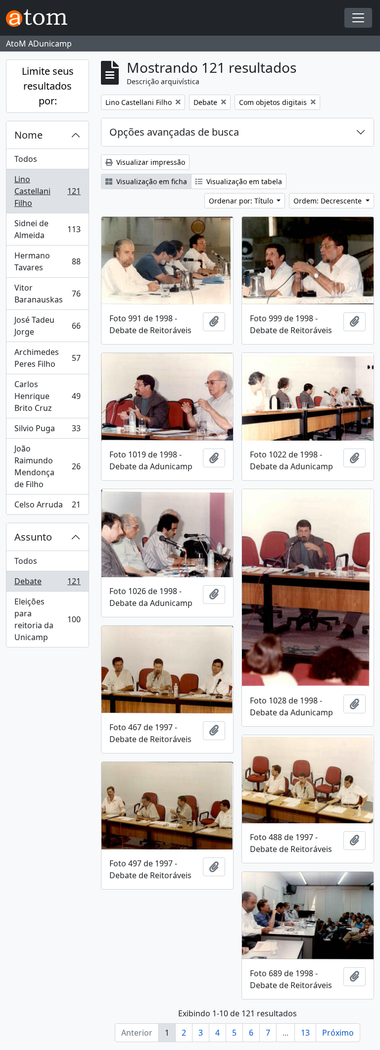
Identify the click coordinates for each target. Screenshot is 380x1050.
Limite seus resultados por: (48, 85)
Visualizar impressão (149, 162)
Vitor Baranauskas (47, 293)
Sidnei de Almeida (47, 229)
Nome (28, 135)
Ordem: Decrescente (328, 200)
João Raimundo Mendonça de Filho (47, 466)
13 (305, 1032)
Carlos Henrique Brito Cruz (47, 396)
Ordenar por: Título (242, 200)
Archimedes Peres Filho (47, 358)
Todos (25, 158)
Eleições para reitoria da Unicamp (47, 619)
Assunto (33, 537)
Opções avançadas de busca (174, 132)
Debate (47, 584)
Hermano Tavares (47, 261)
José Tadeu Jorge (47, 325)
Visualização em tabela (243, 181)
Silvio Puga (47, 431)
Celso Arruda (47, 506)
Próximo (338, 1032)
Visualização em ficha (150, 181)
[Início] (40, 18)
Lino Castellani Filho (47, 191)
